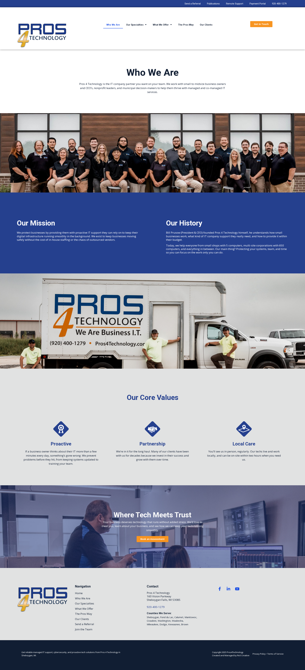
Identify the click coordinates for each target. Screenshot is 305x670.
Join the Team (83, 629)
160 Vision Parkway (159, 596)
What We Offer (161, 24)
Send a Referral (193, 3)
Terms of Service (275, 653)
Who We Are (113, 24)
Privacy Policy (259, 653)
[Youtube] (237, 589)
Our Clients (206, 24)
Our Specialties (134, 24)
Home (79, 593)
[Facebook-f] (220, 589)
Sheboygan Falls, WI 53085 (163, 600)
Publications (213, 3)
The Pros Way (185, 24)
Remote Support (234, 3)
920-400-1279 (279, 3)
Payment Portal (258, 3)
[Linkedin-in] (228, 589)
